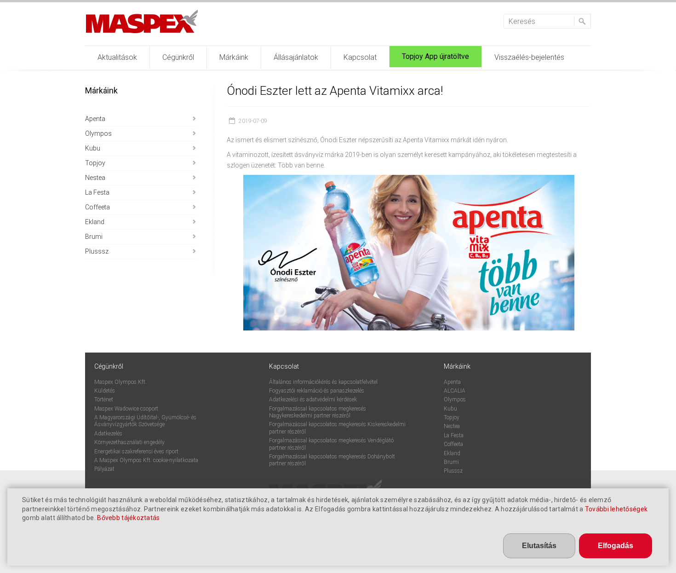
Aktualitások (117, 57)
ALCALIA (454, 391)
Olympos (98, 133)
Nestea (95, 177)
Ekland (94, 222)
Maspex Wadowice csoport (126, 408)
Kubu (92, 148)
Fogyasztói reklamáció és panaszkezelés (316, 391)
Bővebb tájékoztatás (128, 517)
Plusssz (97, 251)
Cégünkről (178, 57)
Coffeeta (97, 207)
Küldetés (104, 391)
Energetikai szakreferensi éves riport (136, 451)
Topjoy (95, 163)
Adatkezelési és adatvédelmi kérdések (313, 399)
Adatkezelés (108, 433)
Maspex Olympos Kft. (120, 382)
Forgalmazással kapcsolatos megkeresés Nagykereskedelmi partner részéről (317, 412)
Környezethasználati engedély (129, 442)
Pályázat (104, 469)
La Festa (97, 192)
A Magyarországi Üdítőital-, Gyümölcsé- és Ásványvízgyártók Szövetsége (145, 421)
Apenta (95, 118)
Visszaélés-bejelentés (529, 57)
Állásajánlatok (296, 57)
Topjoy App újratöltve (435, 56)
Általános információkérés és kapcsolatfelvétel (323, 382)
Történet (103, 399)
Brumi (94, 236)
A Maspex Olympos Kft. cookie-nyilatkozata (146, 460)
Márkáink (233, 57)
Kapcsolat (360, 57)
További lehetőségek (616, 509)
